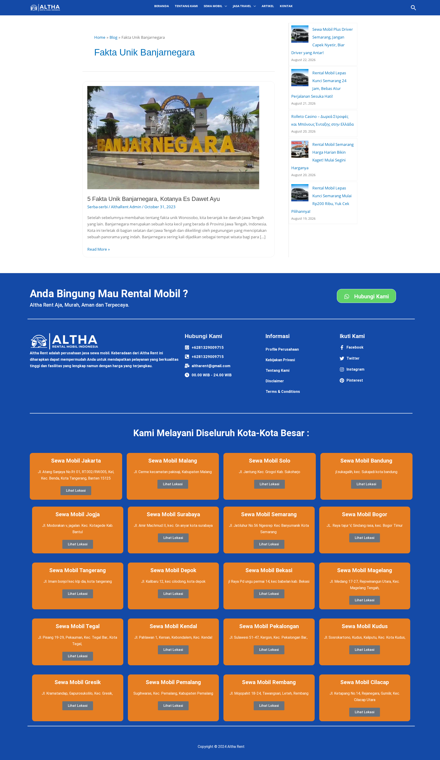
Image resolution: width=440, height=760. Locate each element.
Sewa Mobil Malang (172, 461)
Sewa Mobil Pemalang (173, 682)
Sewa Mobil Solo (269, 461)
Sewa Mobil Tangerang (77, 570)
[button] (413, 7)
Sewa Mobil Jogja (77, 514)
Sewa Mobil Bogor (364, 514)
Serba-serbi (97, 206)
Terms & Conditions (283, 391)
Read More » (98, 249)
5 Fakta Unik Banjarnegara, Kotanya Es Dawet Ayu (153, 198)
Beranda (161, 6)
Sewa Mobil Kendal (173, 626)
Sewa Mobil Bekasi (268, 570)
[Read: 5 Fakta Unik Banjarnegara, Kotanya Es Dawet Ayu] (173, 137)
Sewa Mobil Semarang (269, 514)
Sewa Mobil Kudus (365, 626)
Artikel (268, 6)
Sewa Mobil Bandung (366, 461)
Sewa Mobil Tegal (78, 626)
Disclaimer (275, 381)
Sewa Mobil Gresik (78, 682)
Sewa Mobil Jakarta (76, 461)
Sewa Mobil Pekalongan (269, 626)
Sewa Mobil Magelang (364, 570)
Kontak (286, 6)
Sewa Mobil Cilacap (364, 682)
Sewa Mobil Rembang (269, 682)
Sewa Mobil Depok (173, 570)
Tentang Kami (186, 6)
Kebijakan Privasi (280, 360)
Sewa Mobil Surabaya (173, 514)
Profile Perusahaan (282, 349)
